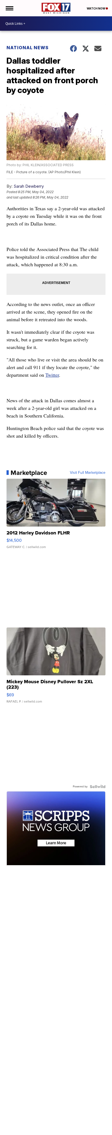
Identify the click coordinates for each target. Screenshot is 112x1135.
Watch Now (96, 8)
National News (28, 47)
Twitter (52, 375)
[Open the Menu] (9, 8)
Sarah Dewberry (29, 186)
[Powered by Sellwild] (97, 786)
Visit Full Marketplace (87, 473)
